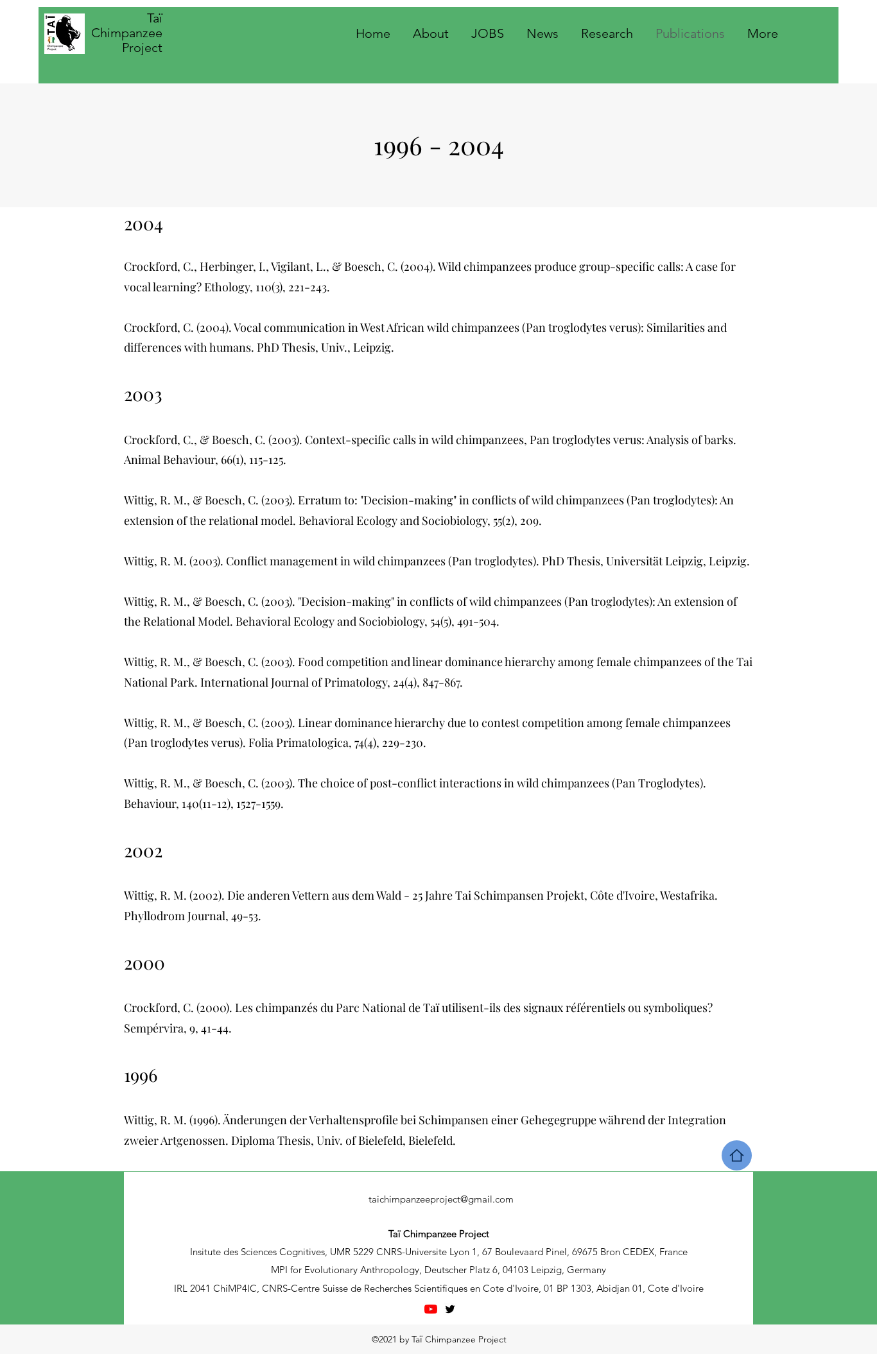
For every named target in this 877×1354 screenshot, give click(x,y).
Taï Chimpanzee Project (126, 32)
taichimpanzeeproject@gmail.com (441, 1199)
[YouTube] (430, 1309)
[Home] (737, 1155)
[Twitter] (450, 1309)
